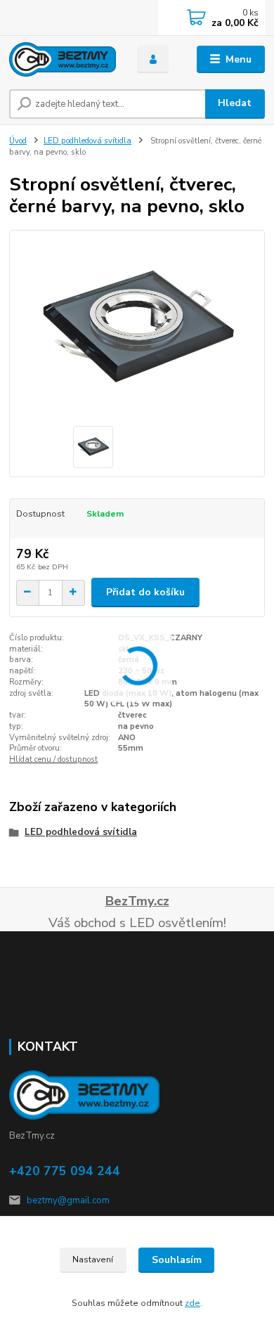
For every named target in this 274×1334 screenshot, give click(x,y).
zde (192, 1303)
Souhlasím (177, 1260)
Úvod (18, 141)
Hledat (235, 103)
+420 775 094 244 (64, 1171)
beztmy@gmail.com (68, 1200)
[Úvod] (62, 59)
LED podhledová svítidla (87, 141)
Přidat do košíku (145, 592)
